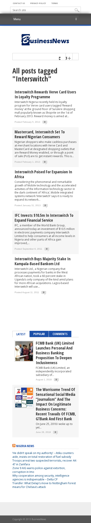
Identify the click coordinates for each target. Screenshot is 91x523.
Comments (60, 334)
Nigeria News (25, 446)
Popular (39, 334)
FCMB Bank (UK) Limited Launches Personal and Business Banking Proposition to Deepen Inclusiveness (55, 353)
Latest (21, 334)
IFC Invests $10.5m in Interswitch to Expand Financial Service (44, 218)
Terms (54, 3)
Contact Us (19, 3)
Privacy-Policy (38, 3)
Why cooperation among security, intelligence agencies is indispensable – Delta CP (40, 477)
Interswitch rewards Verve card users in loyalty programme (45, 94)
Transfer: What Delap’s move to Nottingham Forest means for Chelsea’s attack (44, 485)
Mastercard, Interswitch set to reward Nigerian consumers (40, 134)
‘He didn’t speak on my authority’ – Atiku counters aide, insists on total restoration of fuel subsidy (43, 455)
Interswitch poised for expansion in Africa (43, 174)
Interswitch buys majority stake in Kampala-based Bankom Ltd (42, 261)
